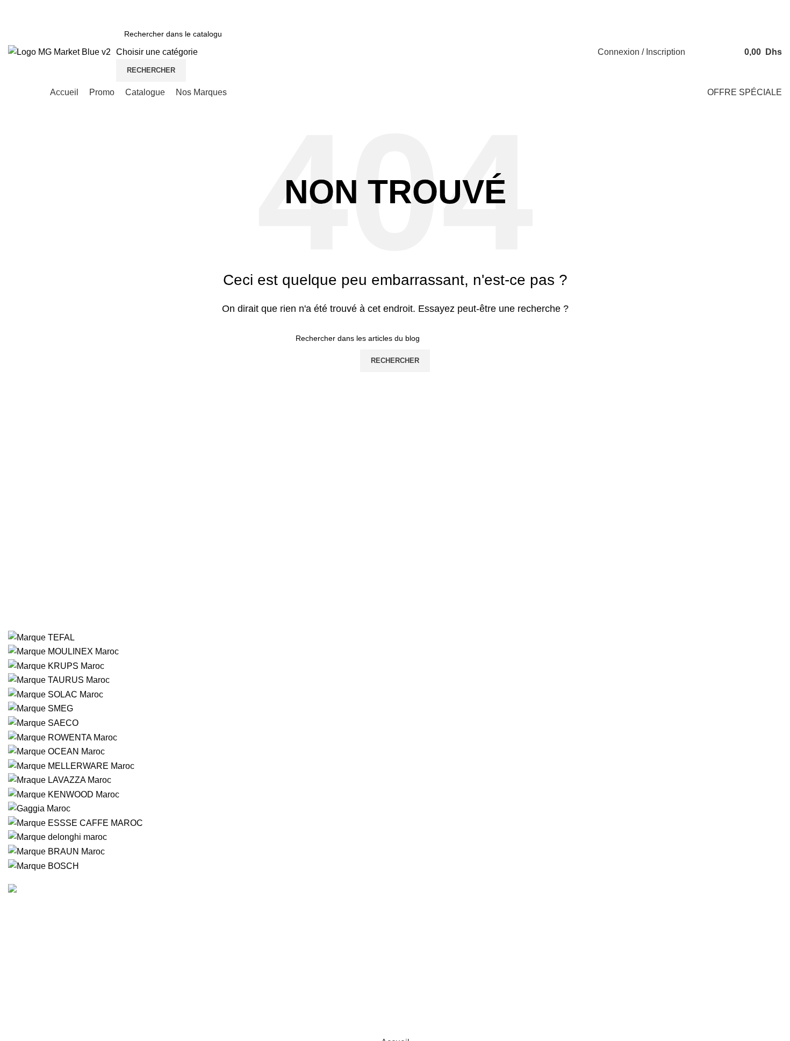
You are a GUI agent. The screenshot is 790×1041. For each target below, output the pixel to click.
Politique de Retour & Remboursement (279, 967)
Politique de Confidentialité (257, 906)
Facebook (685, 926)
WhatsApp (686, 946)
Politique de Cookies (245, 926)
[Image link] (69, 889)
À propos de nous (436, 906)
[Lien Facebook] (479, 11)
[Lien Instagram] (492, 11)
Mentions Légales (437, 926)
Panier (547, 987)
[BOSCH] (395, 751)
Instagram (685, 906)
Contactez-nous (565, 926)
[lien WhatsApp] (520, 11)
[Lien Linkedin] (506, 11)
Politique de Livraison (247, 946)
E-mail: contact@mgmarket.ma (70, 996)
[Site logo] (59, 51)
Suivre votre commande (580, 906)
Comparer (554, 967)
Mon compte (558, 946)
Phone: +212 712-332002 (61, 956)
